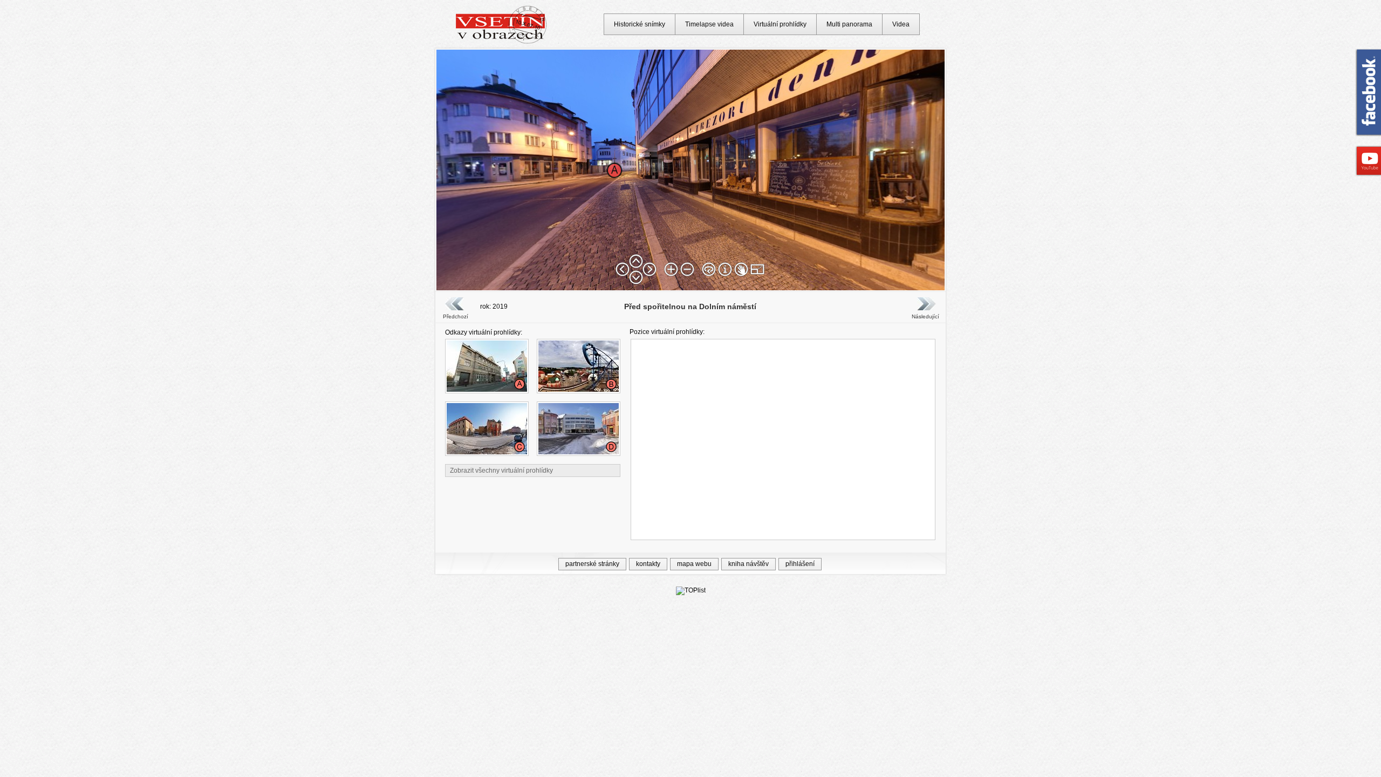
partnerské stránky (592, 564)
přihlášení (800, 564)
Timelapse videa (709, 24)
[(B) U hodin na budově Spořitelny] (578, 389)
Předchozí (455, 316)
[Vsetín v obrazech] (501, 42)
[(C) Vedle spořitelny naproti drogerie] (487, 452)
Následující (925, 316)
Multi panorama (849, 24)
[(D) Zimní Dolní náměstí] (578, 452)
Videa (901, 24)
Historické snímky (639, 24)
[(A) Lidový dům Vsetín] (487, 389)
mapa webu (694, 564)
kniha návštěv (748, 564)
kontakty (648, 564)
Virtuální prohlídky (780, 24)
